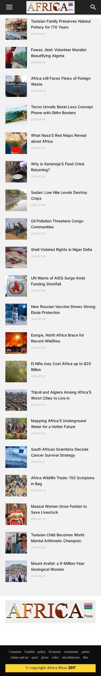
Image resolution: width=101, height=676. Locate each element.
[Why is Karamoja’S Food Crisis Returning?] (16, 172)
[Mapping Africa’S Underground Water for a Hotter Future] (16, 428)
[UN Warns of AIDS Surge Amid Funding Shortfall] (16, 286)
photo (44, 657)
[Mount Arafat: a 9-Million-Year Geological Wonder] (16, 571)
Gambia (29, 652)
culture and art (19, 657)
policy (42, 652)
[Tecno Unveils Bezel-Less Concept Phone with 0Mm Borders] (16, 114)
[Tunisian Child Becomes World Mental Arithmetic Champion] (16, 543)
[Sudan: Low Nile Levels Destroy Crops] (16, 200)
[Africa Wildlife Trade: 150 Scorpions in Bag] (16, 485)
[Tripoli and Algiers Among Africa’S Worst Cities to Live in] (16, 400)
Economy (55, 652)
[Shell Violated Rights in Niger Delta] (16, 257)
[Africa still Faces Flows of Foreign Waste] (16, 86)
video (55, 657)
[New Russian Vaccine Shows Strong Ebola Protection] (16, 314)
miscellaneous (71, 657)
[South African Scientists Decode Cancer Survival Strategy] (16, 457)
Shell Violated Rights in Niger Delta (61, 249)
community (71, 652)
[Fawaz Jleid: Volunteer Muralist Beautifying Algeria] (16, 57)
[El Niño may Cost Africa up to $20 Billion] (16, 371)
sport (35, 657)
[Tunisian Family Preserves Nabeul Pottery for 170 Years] (16, 29)
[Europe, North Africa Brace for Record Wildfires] (16, 343)
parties (86, 652)
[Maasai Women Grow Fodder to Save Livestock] (16, 514)
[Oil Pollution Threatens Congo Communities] (16, 229)
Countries (15, 652)
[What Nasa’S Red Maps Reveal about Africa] (16, 143)
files (85, 657)
